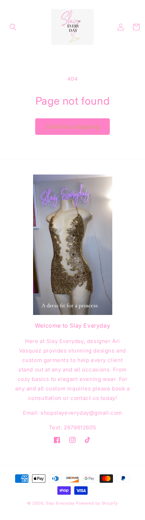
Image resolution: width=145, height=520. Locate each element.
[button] (13, 27)
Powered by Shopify (97, 503)
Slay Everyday (60, 503)
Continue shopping (72, 126)
